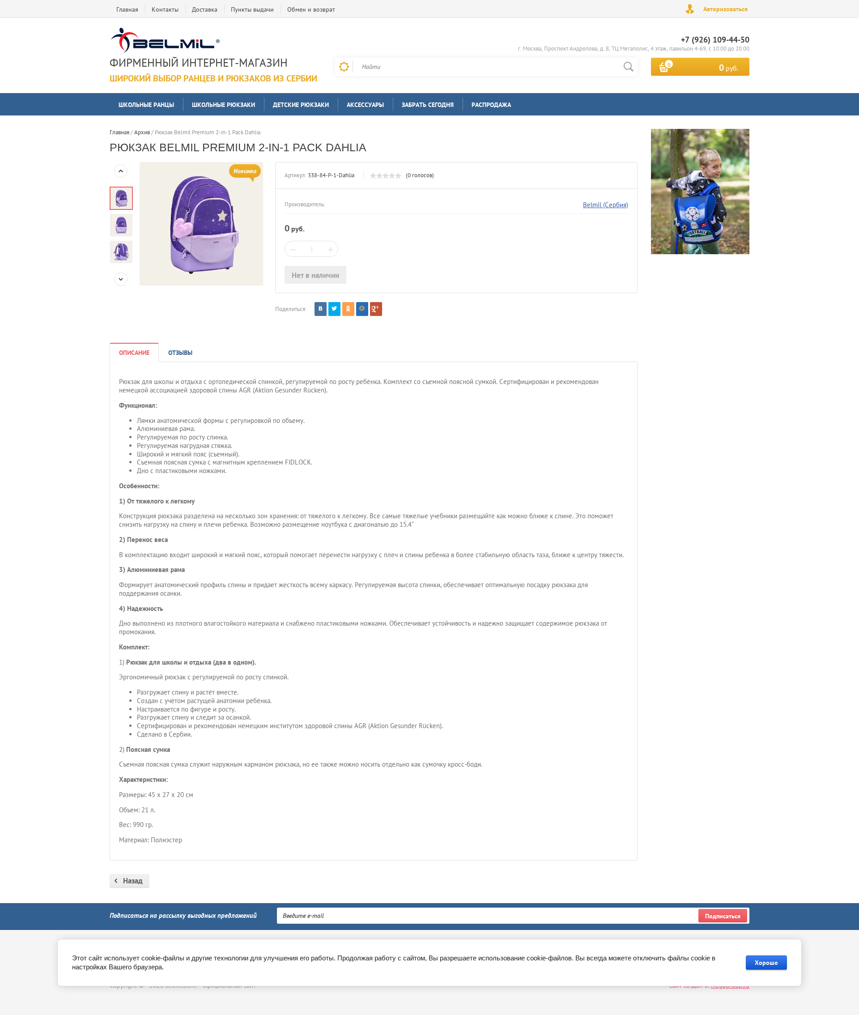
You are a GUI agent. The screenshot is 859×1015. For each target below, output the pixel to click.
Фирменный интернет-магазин (199, 62)
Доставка (204, 9)
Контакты (165, 9)
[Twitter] (334, 309)
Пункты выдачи (252, 9)
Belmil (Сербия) (605, 204)
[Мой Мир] (362, 309)
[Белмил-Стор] (211, 41)
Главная (127, 9)
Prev (121, 171)
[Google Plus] (376, 309)
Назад (133, 881)
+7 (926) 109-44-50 (715, 39)
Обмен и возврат (311, 9)
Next (121, 279)
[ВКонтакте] (321, 309)
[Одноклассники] (348, 309)
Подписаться (722, 916)
